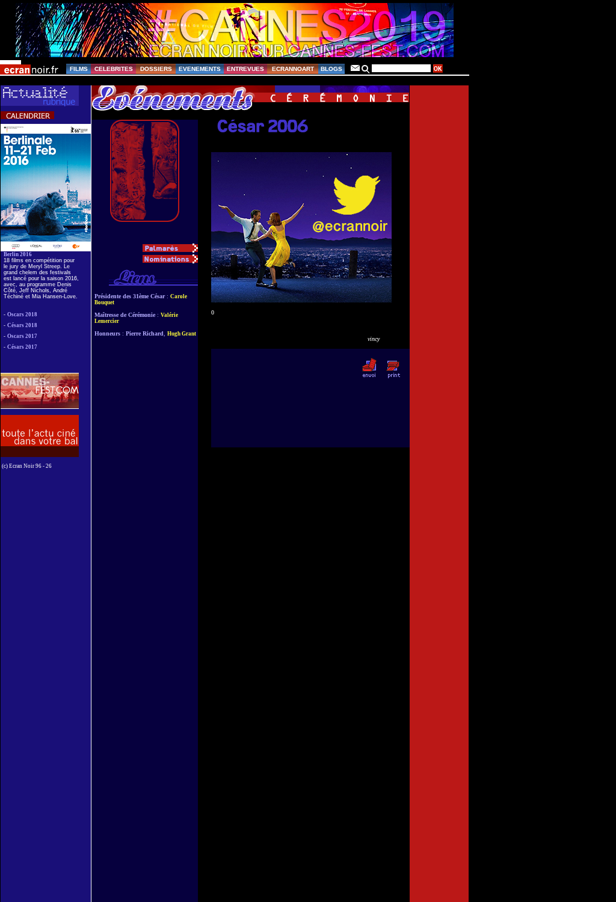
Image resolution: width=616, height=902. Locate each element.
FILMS (79, 69)
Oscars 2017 (22, 336)
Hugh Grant (181, 334)
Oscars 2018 (22, 314)
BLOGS (331, 69)
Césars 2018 (22, 325)
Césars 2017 (22, 347)
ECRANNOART (293, 69)
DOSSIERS (156, 69)
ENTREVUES (245, 69)
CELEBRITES (113, 69)
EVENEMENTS (200, 69)
